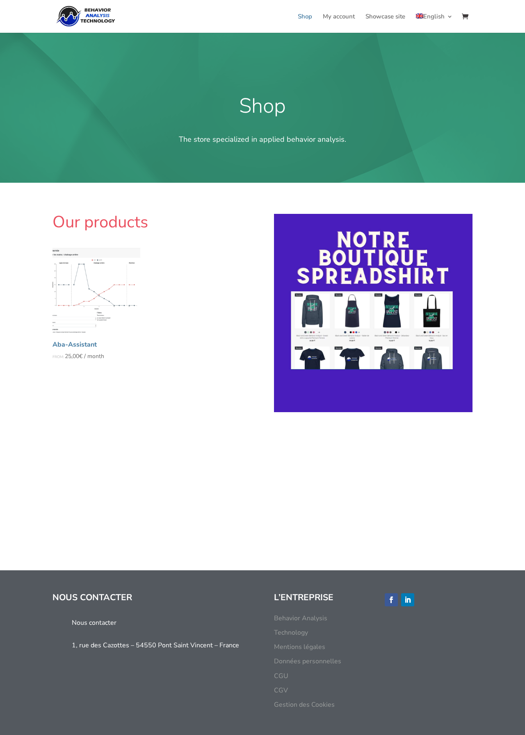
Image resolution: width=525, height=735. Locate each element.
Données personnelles (307, 661)
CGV (281, 690)
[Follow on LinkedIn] (407, 599)
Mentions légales (299, 646)
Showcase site (385, 17)
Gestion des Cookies (304, 704)
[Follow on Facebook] (391, 599)
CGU (281, 676)
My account (339, 17)
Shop (305, 17)
